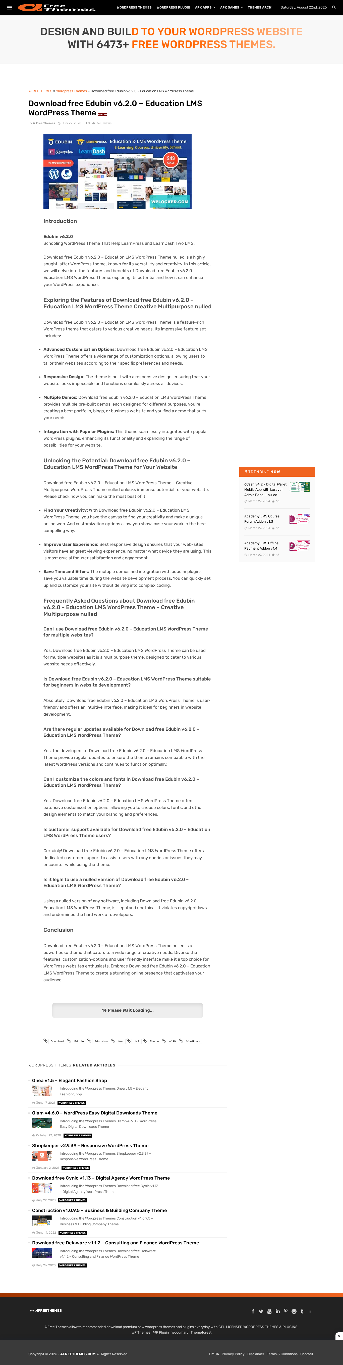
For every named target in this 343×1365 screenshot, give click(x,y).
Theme (154, 1041)
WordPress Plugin (173, 7)
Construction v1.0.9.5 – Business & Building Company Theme (99, 1210)
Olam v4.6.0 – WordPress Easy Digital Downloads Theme (94, 1113)
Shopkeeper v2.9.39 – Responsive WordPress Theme (90, 1145)
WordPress (193, 1041)
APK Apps (203, 7)
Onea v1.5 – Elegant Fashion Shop (69, 1080)
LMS (136, 1041)
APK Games (229, 7)
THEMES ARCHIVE (262, 7)
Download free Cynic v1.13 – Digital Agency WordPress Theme (101, 1178)
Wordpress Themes (72, 1102)
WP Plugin (161, 1332)
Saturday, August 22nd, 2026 (304, 7)
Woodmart (180, 1332)
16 (277, 501)
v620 (172, 1041)
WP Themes (141, 1332)
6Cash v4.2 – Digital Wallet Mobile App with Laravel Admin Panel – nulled (265, 489)
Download (57, 1041)
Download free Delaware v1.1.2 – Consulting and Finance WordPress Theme (115, 1243)
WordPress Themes (134, 7)
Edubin (79, 1041)
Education (101, 1041)
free (120, 1041)
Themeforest (201, 1332)
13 (277, 528)
